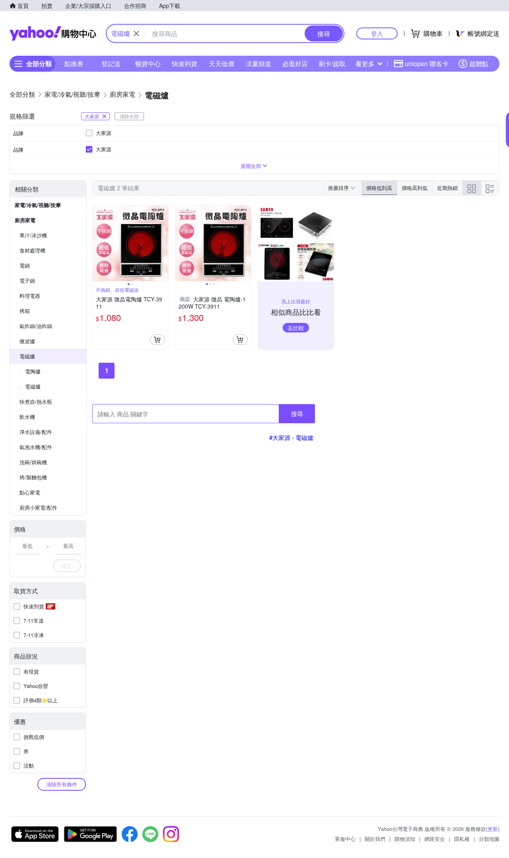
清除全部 (129, 116)
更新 (493, 829)
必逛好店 (295, 63)
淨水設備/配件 (35, 432)
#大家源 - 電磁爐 (291, 437)
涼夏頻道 (258, 63)
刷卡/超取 (332, 63)
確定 (67, 565)
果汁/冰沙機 (33, 235)
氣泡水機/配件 (35, 447)
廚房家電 (25, 220)
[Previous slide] (98, 243)
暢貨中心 (148, 63)
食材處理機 (32, 250)
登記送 (110, 63)
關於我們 (375, 838)
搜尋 (297, 413)
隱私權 (462, 838)
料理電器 (29, 295)
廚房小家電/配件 (38, 507)
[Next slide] (163, 243)
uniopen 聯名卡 (427, 63)
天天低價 (221, 63)
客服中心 (345, 838)
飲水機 (27, 416)
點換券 (74, 63)
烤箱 (24, 311)
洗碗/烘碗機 (33, 462)
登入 (377, 33)
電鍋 (24, 265)
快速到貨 (184, 63)
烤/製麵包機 (33, 477)
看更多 (365, 63)
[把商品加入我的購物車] (157, 339)
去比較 (296, 328)
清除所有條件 (61, 784)
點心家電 (29, 492)
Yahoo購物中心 (53, 33)
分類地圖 (489, 838)
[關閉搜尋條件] (136, 33)
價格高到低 (414, 188)
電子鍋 (27, 280)
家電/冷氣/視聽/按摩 (38, 205)
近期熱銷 (447, 188)
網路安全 (434, 838)
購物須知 (404, 838)
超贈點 (478, 63)
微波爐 (27, 341)
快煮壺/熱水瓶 (35, 401)
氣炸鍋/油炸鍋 (35, 326)
